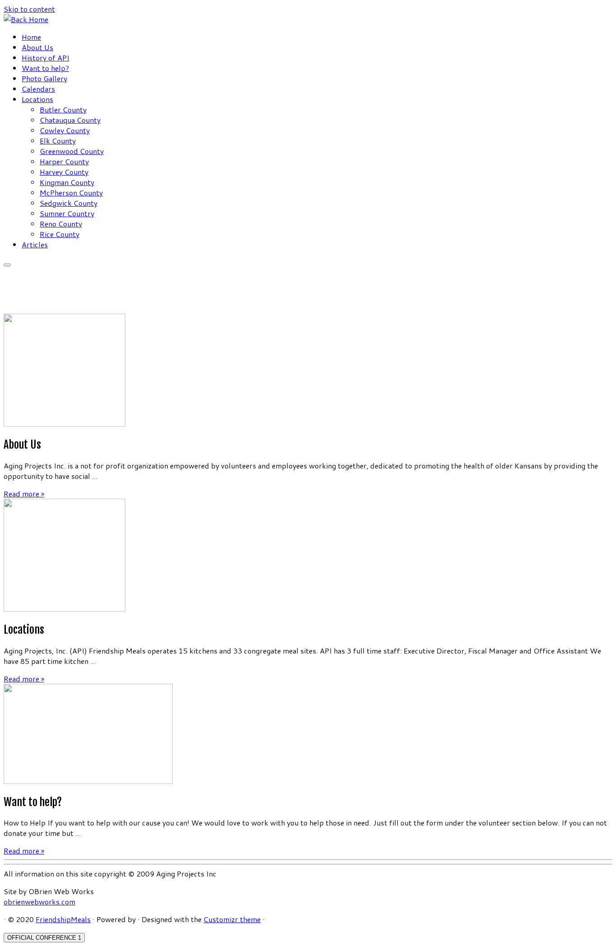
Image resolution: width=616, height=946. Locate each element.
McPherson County (71, 192)
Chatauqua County (70, 120)
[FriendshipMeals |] (26, 19)
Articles (35, 244)
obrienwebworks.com (39, 901)
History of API (45, 57)
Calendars (38, 88)
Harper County (64, 161)
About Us (37, 47)
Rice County (59, 234)
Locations (37, 99)
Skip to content (29, 9)
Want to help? (45, 68)
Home (31, 37)
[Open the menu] (7, 265)
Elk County (58, 140)
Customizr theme (232, 919)
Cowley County (65, 130)
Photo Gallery (44, 78)
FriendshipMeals (63, 919)
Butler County (63, 109)
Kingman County (67, 182)
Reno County (61, 223)
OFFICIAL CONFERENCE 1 (44, 937)
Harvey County (64, 172)
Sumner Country (67, 213)
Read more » (24, 493)
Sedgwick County (68, 203)
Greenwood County (72, 151)
